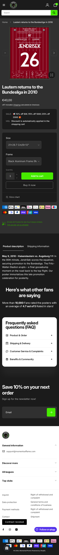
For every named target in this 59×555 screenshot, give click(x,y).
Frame (9, 154)
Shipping (16, 105)
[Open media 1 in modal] (29, 53)
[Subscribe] (51, 412)
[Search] (54, 12)
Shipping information (38, 246)
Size (8, 138)
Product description (13, 246)
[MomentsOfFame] (5, 437)
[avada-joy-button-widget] (6, 548)
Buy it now (29, 185)
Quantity (9, 170)
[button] (4, 5)
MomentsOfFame (25, 550)
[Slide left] (5, 53)
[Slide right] (54, 53)
